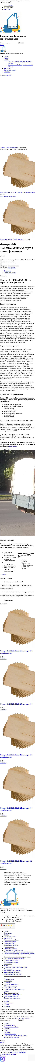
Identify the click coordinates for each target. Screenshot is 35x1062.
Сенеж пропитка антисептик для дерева (17, 957)
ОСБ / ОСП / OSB (10, 987)
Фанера (8, 147)
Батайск (6, 1001)
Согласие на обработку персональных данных (19, 953)
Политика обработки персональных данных (18, 952)
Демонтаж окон (9, 943)
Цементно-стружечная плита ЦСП (15, 967)
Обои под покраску (10, 986)
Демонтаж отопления (11, 945)
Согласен (3, 1056)
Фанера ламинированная (12, 998)
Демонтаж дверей (10, 941)
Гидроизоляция (9, 979)
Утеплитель (8, 964)
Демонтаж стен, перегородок (13, 950)
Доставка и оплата (10, 936)
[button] (3, 659)
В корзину (4, 266)
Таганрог (7, 1006)
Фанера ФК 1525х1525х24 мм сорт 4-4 (16, 704)
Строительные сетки (11, 960)
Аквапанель (8, 969)
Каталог (6, 935)
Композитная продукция (12, 972)
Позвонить (3, 574)
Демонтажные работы (11, 940)
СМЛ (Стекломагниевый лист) (14, 958)
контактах (13, 446)
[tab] (19, 271)
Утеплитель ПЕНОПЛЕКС (13, 994)
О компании (8, 933)
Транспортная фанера (11, 996)
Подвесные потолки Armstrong (14, 989)
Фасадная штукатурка (11, 993)
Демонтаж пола (9, 947)
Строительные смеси (11, 962)
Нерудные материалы (11, 984)
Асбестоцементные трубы (12, 970)
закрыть (2, 1042)
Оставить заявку (13, 266)
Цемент (6, 991)
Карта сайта (8, 938)
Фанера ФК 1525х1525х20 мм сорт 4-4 (13, 239)
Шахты (6, 1004)
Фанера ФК (15, 147)
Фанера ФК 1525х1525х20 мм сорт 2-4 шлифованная (17, 192)
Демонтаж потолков (10, 948)
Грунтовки (7, 982)
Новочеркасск (8, 1003)
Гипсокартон (8, 981)
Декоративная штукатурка (12, 974)
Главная (3, 147)
